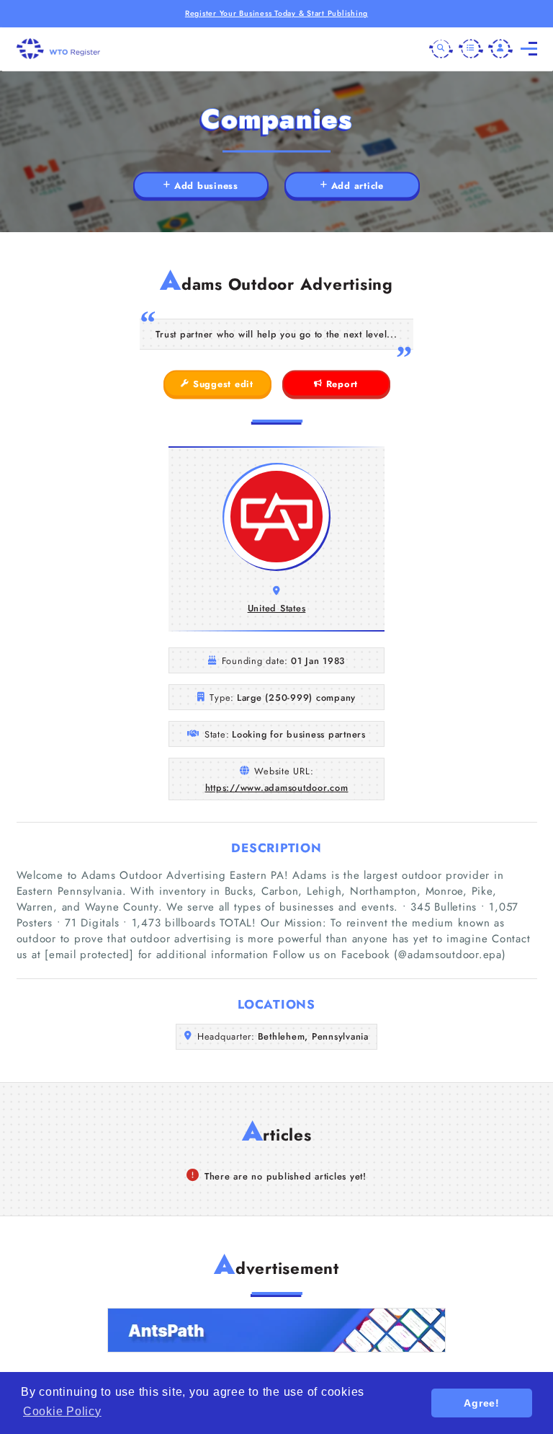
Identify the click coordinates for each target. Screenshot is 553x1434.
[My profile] (500, 49)
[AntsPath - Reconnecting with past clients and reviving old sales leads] (276, 1330)
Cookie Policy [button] (62, 1411)
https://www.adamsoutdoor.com (277, 788)
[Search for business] (441, 49)
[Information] (471, 49)
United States (277, 608)
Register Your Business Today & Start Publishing (276, 13)
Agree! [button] (482, 1403)
